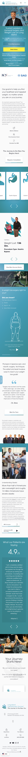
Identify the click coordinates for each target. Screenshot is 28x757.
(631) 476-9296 (17, 674)
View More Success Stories (14, 267)
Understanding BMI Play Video (8, 530)
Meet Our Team (14, 412)
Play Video (12, 349)
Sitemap (15, 750)
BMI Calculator (7, 524)
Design (8, 752)
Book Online (14, 49)
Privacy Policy (9, 748)
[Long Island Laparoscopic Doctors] (9, 2)
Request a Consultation (14, 160)
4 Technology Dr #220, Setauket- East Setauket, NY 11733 (15, 714)
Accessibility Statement (17, 748)
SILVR (18, 752)
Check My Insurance (14, 44)
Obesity (14, 499)
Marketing (14, 752)
